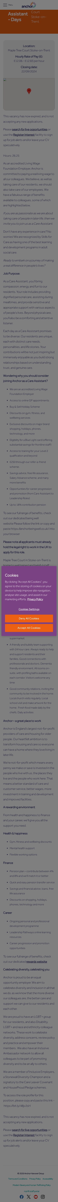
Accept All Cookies (29, 627)
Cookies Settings (29, 609)
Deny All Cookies (29, 618)
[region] (29, 601)
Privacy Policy (35, 599)
